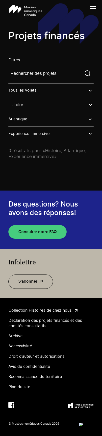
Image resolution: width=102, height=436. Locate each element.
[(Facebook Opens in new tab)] (11, 405)
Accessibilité (20, 346)
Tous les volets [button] (22, 90)
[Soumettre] (88, 73)
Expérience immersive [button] (29, 134)
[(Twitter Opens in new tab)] (21, 405)
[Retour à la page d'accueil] (25, 10)
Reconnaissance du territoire (35, 377)
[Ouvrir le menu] (93, 10)
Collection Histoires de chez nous (40, 310)
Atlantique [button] (17, 119)
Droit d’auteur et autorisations (36, 356)
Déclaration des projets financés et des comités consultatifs (45, 323)
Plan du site (19, 387)
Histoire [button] (15, 105)
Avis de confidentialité (29, 367)
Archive (15, 336)
